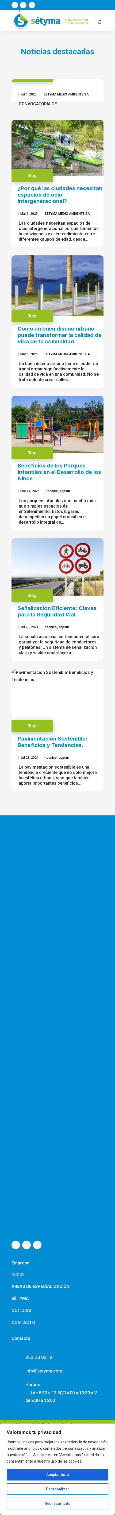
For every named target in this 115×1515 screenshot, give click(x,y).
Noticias (21, 1310)
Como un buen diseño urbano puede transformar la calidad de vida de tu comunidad (60, 335)
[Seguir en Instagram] (23, 5)
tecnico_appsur (58, 491)
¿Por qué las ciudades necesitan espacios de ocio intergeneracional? (60, 194)
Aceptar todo (57, 1474)
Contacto (23, 1322)
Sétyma (20, 1298)
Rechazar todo (58, 1503)
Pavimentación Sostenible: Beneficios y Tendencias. (52, 741)
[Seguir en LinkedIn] (32, 5)
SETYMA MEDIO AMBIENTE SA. (67, 94)
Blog (32, 175)
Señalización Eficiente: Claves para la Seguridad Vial (57, 611)
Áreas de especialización (40, 1286)
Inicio (17, 1274)
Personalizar (57, 1489)
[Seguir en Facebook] (14, 5)
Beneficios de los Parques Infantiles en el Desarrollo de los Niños (59, 472)
